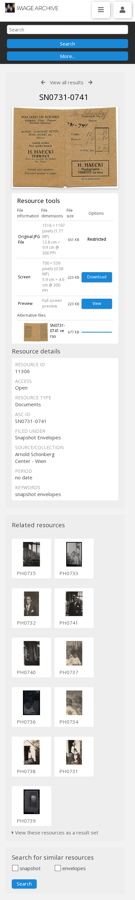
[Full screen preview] (65, 148)
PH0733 (68, 573)
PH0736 (26, 721)
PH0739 (26, 820)
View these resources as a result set (56, 832)
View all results (67, 82)
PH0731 (68, 771)
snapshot (29, 868)
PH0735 (26, 573)
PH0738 (26, 771)
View (96, 303)
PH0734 (68, 721)
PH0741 (68, 622)
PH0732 (26, 622)
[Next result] (90, 82)
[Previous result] (43, 82)
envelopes (73, 868)
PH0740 (26, 672)
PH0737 (68, 672)
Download (96, 277)
